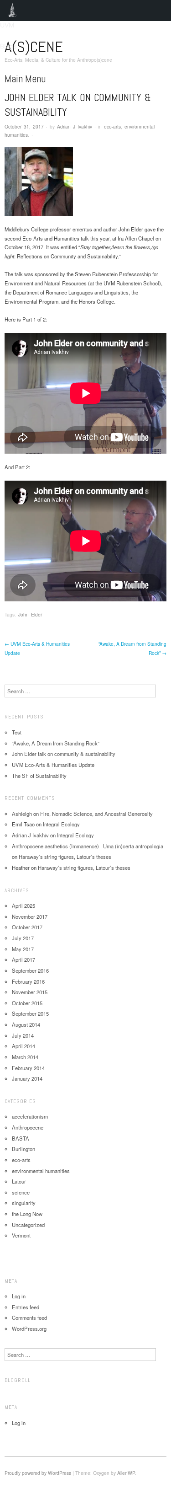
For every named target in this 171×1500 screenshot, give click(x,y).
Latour (19, 1181)
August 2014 (26, 1024)
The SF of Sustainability (39, 775)
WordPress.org (29, 1328)
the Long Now (27, 1213)
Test (16, 732)
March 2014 (25, 1057)
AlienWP (126, 1472)
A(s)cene (34, 47)
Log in (19, 1296)
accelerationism (30, 1116)
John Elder (30, 614)
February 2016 (28, 981)
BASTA (20, 1138)
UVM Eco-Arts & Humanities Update (53, 764)
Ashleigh (22, 813)
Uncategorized (28, 1224)
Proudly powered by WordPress (38, 1472)
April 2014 (23, 1046)
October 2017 (27, 927)
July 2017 (23, 938)
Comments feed (29, 1317)
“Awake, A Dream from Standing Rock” (55, 743)
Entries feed (25, 1307)
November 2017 (29, 916)
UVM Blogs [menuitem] (12, 10)
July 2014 (23, 1035)
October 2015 (27, 1003)
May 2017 (23, 949)
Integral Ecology (61, 824)
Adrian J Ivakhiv (74, 126)
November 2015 (29, 992)
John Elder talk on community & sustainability (63, 753)
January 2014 (27, 1078)
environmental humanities (41, 1170)
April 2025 (23, 905)
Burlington (23, 1148)
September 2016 (30, 970)
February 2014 (28, 1067)
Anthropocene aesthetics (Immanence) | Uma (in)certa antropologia (87, 846)
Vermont (21, 1235)
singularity (24, 1202)
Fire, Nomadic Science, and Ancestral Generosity (96, 813)
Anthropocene (27, 1127)
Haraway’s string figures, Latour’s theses (65, 856)
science (21, 1192)
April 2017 (23, 959)
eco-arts (112, 126)
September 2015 (30, 1013)
